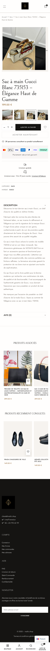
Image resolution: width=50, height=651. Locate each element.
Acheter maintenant (25, 134)
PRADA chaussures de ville (15, 460)
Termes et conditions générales (25, 636)
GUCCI (11, 190)
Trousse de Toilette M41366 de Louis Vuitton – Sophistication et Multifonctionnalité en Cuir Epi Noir (17, 392)
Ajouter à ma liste (45, 127)
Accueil (4, 17)
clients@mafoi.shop (9, 516)
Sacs (11, 17)
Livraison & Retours (39, 176)
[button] (45, 6)
